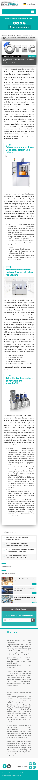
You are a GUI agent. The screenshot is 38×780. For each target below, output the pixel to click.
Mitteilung (18, 36)
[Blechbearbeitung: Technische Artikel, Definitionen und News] (9, 3)
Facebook (24, 23)
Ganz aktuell (11, 36)
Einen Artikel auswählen (19, 27)
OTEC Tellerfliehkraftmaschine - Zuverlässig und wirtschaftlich (16, 557)
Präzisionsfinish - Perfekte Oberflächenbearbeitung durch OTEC (18, 37)
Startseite (4, 36)
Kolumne (34, 583)
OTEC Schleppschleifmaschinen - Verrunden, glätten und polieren (17, 545)
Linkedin (17, 23)
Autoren (33, 772)
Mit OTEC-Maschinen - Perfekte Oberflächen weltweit (16, 538)
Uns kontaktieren (26, 772)
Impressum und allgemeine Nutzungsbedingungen (12, 772)
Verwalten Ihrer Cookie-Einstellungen (11, 775)
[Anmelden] (5, 766)
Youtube (14, 23)
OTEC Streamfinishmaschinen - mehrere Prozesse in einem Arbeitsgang (19, 551)
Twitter (21, 23)
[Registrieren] (9, 766)
